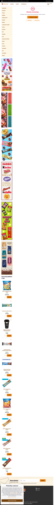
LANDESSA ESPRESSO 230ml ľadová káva (7, 330)
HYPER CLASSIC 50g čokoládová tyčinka (6, 370)
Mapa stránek (37, 20)
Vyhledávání (29, 20)
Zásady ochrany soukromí (33, 501)
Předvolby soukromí (25, 501)
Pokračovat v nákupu (33, 17)
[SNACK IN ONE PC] (6, 221)
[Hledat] (42, 4)
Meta (16, 492)
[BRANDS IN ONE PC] (6, 181)
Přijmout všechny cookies (12, 500)
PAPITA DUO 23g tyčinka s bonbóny (7, 469)
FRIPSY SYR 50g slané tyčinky (7, 409)
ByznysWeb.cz (30, 503)
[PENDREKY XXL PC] (6, 110)
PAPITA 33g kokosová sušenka (6, 390)
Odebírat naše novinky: (14, 482)
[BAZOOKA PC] (6, 75)
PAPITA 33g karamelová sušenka (7, 429)
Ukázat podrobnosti (12, 502)
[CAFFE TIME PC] (6, 258)
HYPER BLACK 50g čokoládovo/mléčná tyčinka (6, 350)
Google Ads (12, 492)
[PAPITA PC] (6, 145)
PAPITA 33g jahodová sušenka (6, 449)
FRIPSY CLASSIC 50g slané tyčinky (6, 292)
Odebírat (42, 480)
